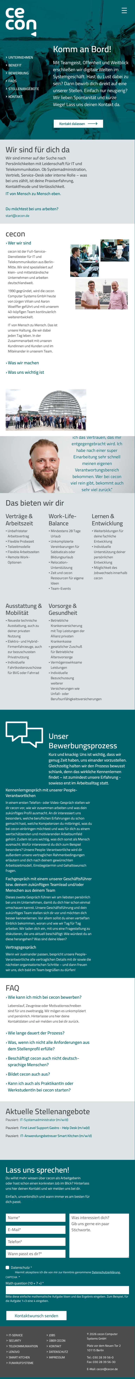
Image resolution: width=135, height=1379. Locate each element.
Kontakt (15, 96)
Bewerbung (18, 73)
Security (15, 1340)
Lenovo (14, 1351)
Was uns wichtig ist (26, 372)
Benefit (15, 65)
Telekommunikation (23, 1346)
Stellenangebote (23, 88)
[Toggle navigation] (124, 10)
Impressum (57, 1357)
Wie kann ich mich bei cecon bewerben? (44, 997)
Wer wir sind (19, 243)
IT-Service (16, 1334)
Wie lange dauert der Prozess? (36, 1033)
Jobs (52, 1334)
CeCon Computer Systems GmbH (21, 23)
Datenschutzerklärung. (106, 1272)
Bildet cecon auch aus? (29, 1074)
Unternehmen (20, 57)
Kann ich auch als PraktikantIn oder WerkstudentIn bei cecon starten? (40, 1086)
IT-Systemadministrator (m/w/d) (44, 1119)
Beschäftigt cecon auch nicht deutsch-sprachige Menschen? (43, 1061)
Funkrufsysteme (21, 1362)
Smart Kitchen (19, 1357)
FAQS (12, 81)
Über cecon (57, 1340)
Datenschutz (20, 1267)
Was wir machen (23, 362)
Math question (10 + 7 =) (23, 1283)
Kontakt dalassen (72, 123)
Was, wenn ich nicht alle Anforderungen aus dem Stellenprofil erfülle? (49, 1045)
